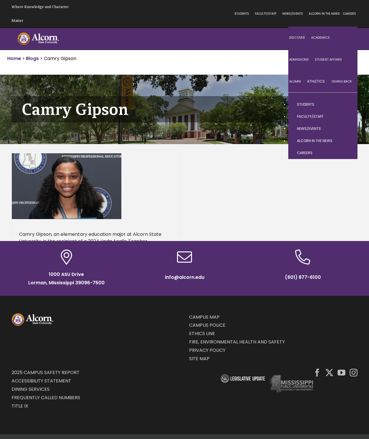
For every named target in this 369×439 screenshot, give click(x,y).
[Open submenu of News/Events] (347, 129)
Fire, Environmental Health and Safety (237, 342)
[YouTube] (341, 372)
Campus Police (207, 325)
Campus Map (204, 317)
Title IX (20, 406)
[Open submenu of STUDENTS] (347, 104)
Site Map (199, 358)
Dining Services (31, 389)
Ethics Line (202, 333)
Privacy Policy (207, 350)
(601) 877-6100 (303, 277)
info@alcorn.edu (184, 277)
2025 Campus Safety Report (46, 372)
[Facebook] (317, 372)
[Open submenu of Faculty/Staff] (347, 117)
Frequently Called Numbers (46, 397)
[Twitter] (329, 372)
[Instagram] (353, 372)
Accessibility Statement (41, 381)
